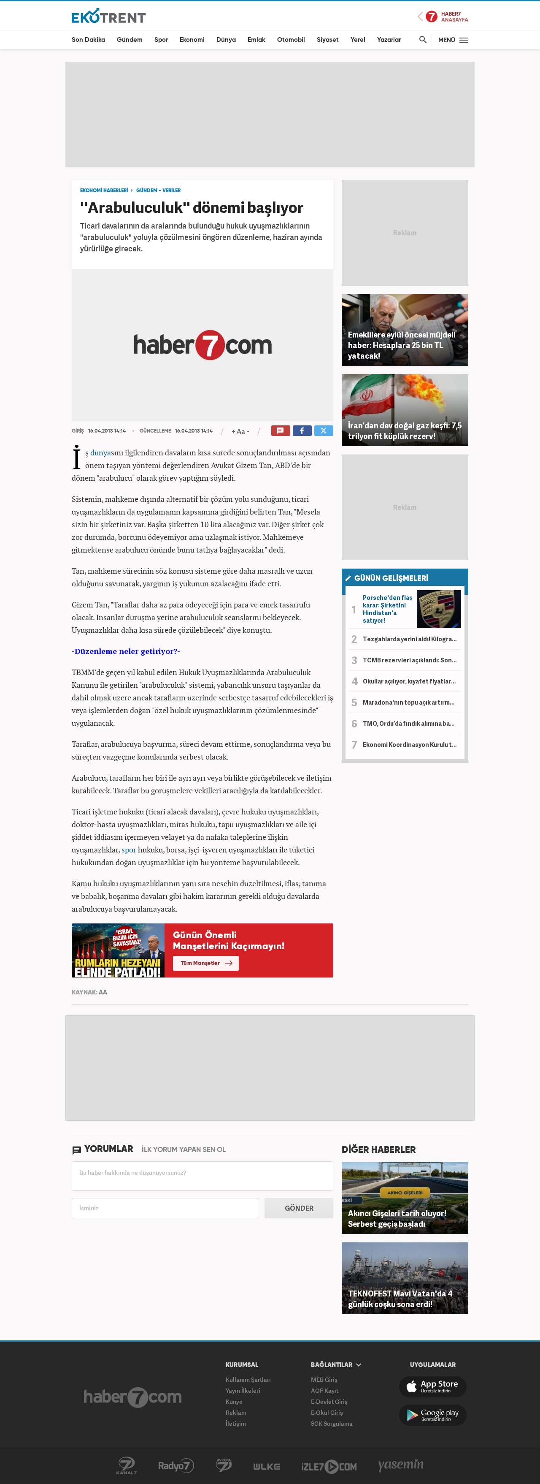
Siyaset (328, 40)
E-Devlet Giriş (329, 1401)
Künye (234, 1401)
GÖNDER (299, 1208)
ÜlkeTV (267, 1466)
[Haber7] (132, 1397)
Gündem (130, 40)
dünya (100, 452)
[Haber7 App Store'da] (433, 1386)
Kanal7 (126, 1466)
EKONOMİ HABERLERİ (104, 190)
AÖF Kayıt (324, 1390)
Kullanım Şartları (248, 1379)
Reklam (236, 1412)
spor (129, 849)
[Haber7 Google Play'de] (433, 1415)
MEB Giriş (324, 1379)
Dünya (226, 40)
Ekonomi (192, 40)
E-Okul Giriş (327, 1412)
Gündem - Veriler (158, 190)
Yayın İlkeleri (243, 1390)
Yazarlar (389, 40)
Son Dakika (88, 40)
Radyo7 (176, 1466)
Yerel (358, 40)
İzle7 (329, 1466)
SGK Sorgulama (332, 1423)
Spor (161, 40)
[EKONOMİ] (109, 15)
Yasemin (401, 1466)
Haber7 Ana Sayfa (443, 17)
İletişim (236, 1423)
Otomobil (291, 40)
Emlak (256, 40)
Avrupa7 (224, 1466)
